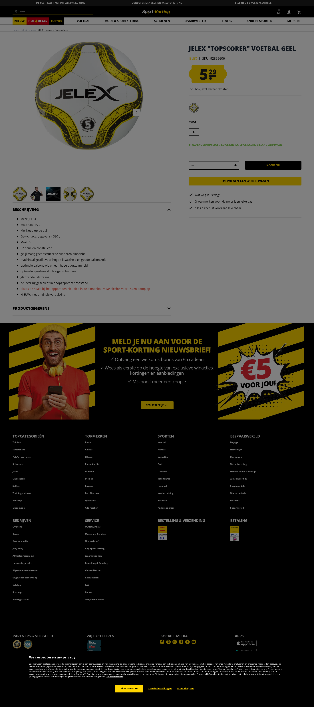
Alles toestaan (129, 688)
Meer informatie (114, 676)
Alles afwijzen (185, 688)
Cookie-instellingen (160, 688)
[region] (157, 679)
